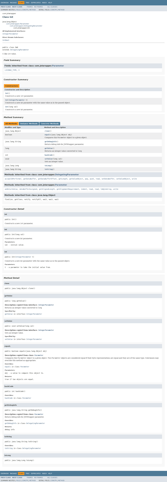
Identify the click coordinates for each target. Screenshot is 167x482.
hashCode (48, 155)
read (98, 179)
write (134, 179)
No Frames (38, 7)
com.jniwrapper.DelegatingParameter (26, 26)
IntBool (5, 40)
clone (47, 131)
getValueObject (76, 179)
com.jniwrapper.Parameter (17, 24)
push (92, 179)
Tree (27, 3)
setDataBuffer (108, 179)
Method (32, 10)
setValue (48, 159)
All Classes (52, 7)
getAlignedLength (47, 189)
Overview (5, 3)
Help (50, 3)
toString (48, 169)
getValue (48, 148)
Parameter (58, 66)
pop (86, 179)
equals (47, 135)
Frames (30, 7)
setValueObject (123, 179)
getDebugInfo (50, 142)
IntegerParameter (10, 34)
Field (18, 10)
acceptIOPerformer (13, 179)
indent (84, 189)
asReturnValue (11, 189)
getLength (63, 179)
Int (6, 93)
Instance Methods (29, 124)
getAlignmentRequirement (68, 189)
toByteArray (106, 189)
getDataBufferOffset (47, 179)
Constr (25, 10)
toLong (47, 166)
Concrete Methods (50, 124)
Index (44, 3)
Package (13, 3)
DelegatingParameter (19, 50)
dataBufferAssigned (28, 189)
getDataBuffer (29, 179)
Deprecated (36, 3)
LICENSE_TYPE (11, 70)
